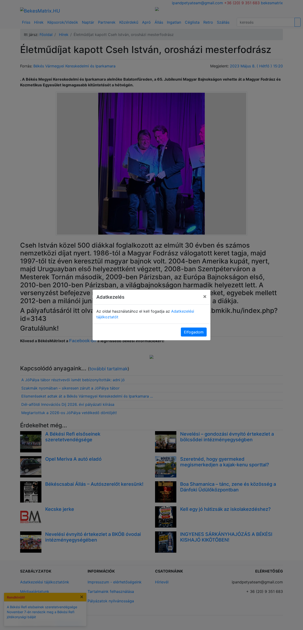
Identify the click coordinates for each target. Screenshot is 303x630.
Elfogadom (194, 332)
